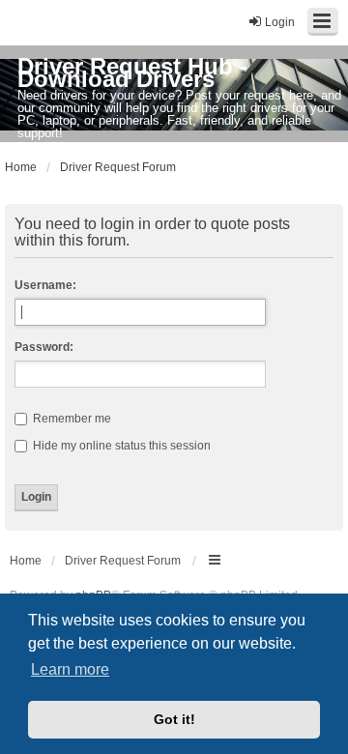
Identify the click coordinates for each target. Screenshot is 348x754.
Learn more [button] (70, 669)
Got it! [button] (174, 719)
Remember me (70, 418)
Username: (45, 285)
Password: (43, 347)
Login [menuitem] (280, 22)
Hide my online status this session (120, 445)
